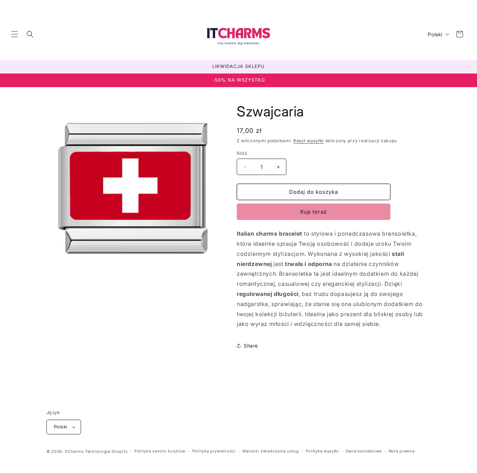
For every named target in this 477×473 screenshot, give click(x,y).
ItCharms (74, 451)
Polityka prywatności (214, 451)
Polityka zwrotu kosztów (159, 451)
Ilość (242, 153)
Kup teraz (313, 211)
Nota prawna (402, 451)
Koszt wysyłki (308, 140)
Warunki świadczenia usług (270, 451)
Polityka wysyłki (322, 451)
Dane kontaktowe (364, 451)
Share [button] (251, 346)
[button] (14, 34)
